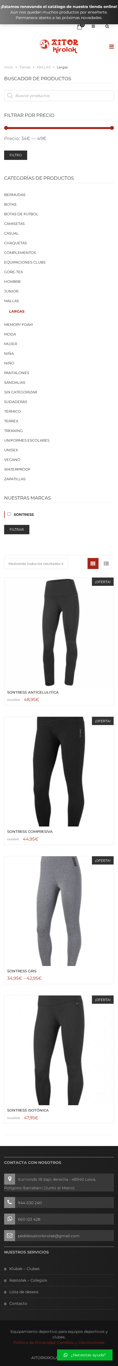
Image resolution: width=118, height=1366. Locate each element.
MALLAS (43, 67)
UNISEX (11, 450)
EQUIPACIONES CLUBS (25, 262)
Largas (16, 311)
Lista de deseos (23, 1291)
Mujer (10, 344)
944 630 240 (30, 1202)
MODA (10, 334)
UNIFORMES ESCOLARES (26, 440)
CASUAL (11, 233)
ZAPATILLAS (15, 479)
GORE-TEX (13, 272)
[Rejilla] (93, 563)
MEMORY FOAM (18, 324)
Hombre (12, 281)
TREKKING (13, 430)
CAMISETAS (14, 223)
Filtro (16, 155)
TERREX (11, 421)
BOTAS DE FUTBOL (21, 214)
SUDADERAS (15, 401)
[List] (106, 563)
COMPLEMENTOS (20, 252)
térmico (12, 411)
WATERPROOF (17, 469)
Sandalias (14, 382)
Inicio (8, 67)
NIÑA (9, 353)
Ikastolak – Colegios (28, 1280)
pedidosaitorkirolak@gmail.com (49, 1235)
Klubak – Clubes (24, 1268)
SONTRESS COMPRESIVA (30, 831)
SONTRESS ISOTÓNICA (28, 1110)
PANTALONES (16, 373)
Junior (11, 291)
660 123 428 (29, 1219)
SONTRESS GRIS (21, 971)
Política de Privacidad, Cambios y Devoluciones (59, 1342)
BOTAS (10, 204)
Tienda (24, 67)
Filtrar (17, 529)
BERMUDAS (15, 194)
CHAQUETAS (15, 243)
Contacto (18, 1303)
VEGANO (12, 459)
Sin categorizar (20, 392)
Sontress (24, 514)
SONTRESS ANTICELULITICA (33, 692)
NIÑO (9, 363)
